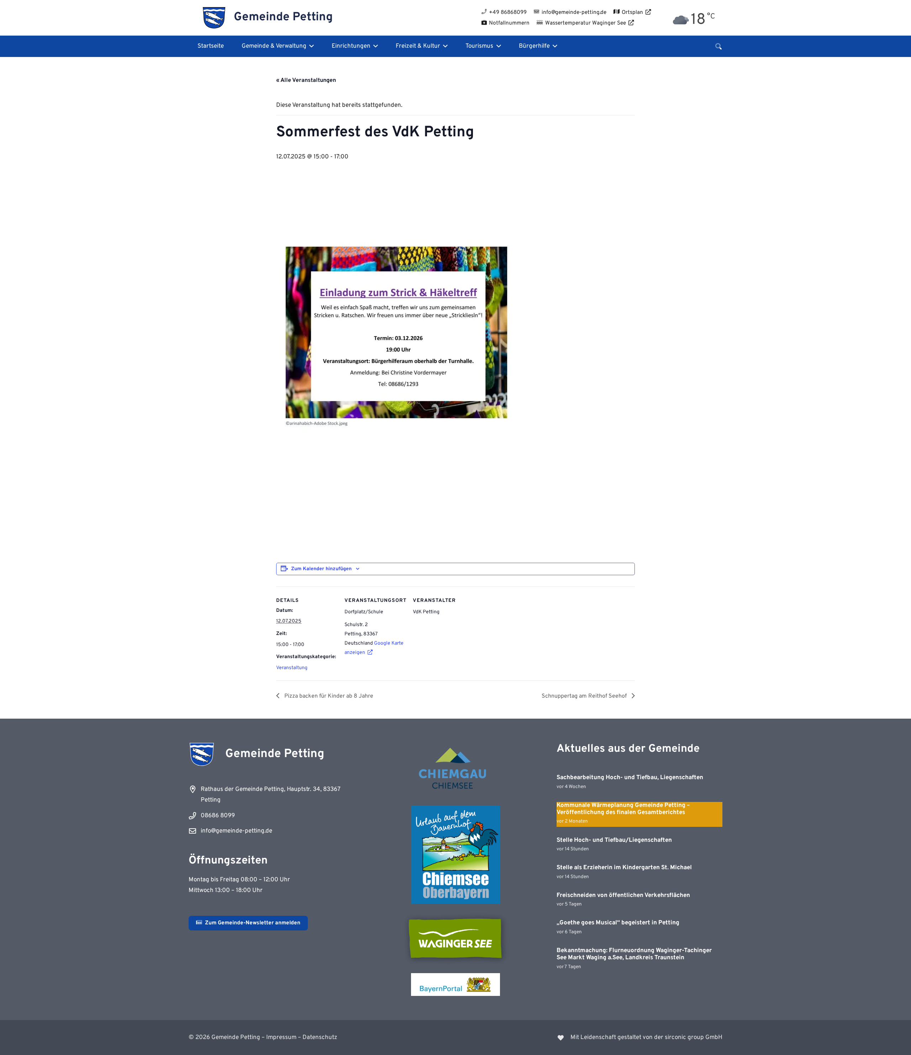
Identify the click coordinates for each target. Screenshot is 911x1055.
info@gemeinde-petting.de (236, 831)
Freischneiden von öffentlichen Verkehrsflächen (623, 895)
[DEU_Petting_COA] (214, 17)
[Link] (594, 1037)
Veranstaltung (291, 668)
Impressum (281, 1037)
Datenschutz (319, 1037)
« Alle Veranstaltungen (306, 80)
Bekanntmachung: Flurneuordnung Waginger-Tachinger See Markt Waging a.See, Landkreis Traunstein (634, 954)
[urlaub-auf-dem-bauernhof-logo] (455, 854)
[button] (310, 46)
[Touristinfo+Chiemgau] (455, 769)
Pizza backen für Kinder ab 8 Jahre (328, 696)
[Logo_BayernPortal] (455, 984)
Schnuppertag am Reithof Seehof (585, 696)
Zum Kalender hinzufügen (321, 569)
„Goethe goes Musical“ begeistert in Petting (618, 923)
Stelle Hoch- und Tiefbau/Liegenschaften (614, 840)
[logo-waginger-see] (455, 938)
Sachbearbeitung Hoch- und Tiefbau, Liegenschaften (630, 778)
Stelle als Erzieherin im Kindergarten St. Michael (624, 868)
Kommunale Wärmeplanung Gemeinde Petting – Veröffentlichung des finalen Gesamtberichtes (623, 809)
